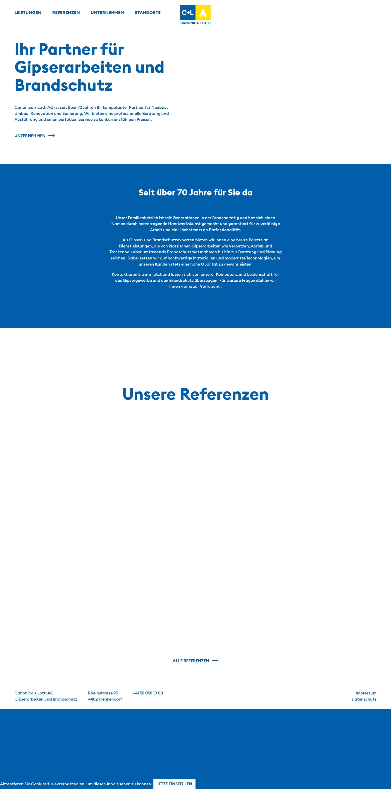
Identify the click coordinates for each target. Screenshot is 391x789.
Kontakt (362, 12)
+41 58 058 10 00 (148, 693)
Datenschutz (364, 699)
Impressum (366, 693)
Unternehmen (29, 135)
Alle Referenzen (191, 660)
